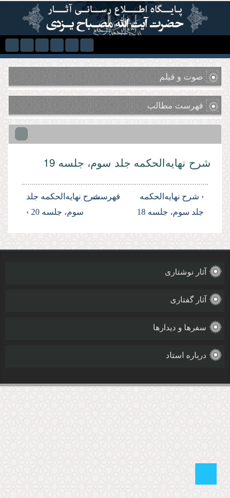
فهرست (116, 196)
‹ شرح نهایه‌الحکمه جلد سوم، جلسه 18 (170, 204)
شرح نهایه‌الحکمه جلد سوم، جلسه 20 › (63, 204)
